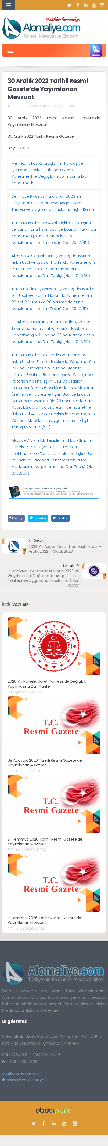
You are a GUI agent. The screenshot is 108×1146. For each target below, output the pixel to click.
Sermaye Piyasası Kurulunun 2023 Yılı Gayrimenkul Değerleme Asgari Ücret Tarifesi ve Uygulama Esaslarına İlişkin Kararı (53, 202)
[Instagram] (102, 5)
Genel (72, 106)
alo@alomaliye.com (21, 1073)
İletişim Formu (15, 1080)
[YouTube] (94, 5)
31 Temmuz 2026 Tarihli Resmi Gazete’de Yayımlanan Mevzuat (45, 842)
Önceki (39, 540)
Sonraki (68, 565)
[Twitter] (69, 5)
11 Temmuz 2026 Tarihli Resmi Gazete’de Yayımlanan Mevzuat (44, 920)
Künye (38, 1080)
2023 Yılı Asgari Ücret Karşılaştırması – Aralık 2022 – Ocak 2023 (65, 549)
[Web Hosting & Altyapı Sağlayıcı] (54, 1110)
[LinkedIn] (86, 5)
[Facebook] (78, 5)
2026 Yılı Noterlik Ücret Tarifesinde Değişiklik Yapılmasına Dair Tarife (47, 684)
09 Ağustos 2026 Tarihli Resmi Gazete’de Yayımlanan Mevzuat (45, 763)
